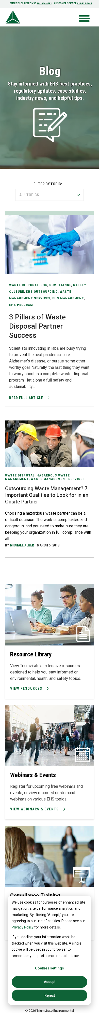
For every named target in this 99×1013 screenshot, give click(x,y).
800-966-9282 (44, 3)
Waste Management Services (58, 479)
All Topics (29, 195)
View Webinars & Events (34, 809)
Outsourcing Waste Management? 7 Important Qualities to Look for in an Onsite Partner (46, 495)
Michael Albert (23, 545)
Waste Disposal (20, 475)
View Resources (26, 688)
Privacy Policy (23, 927)
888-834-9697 (84, 3)
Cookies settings (49, 968)
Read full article (26, 398)
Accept (49, 982)
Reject (49, 995)
